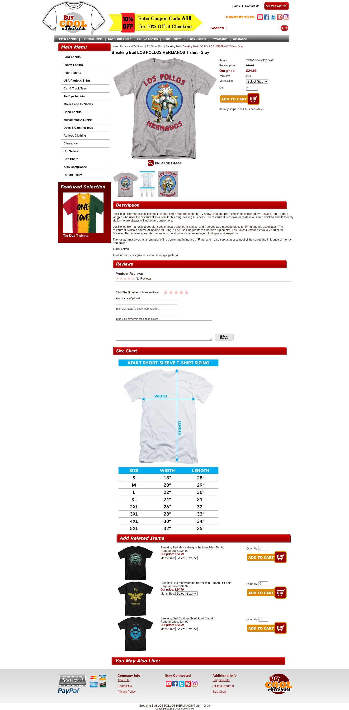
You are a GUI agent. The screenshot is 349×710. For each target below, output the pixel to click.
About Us (123, 680)
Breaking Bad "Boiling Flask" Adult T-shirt (186, 618)
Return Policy (73, 175)
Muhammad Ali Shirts (78, 120)
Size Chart (71, 159)
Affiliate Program (223, 686)
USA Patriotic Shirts (77, 80)
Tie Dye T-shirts (147, 39)
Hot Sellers (71, 151)
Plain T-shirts (68, 39)
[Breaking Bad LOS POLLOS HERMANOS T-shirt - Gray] (126, 196)
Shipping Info (221, 680)
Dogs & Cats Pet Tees (78, 127)
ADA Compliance (75, 167)
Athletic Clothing (75, 135)
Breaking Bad (173, 46)
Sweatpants (219, 39)
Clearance (240, 39)
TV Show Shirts (92, 39)
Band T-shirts (172, 39)
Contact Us (252, 6)
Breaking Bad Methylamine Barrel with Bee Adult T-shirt (195, 583)
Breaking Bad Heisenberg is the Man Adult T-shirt (192, 547)
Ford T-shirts (72, 57)
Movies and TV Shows (78, 104)
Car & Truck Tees (119, 39)
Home (236, 6)
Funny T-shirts (196, 39)
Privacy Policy (127, 691)
